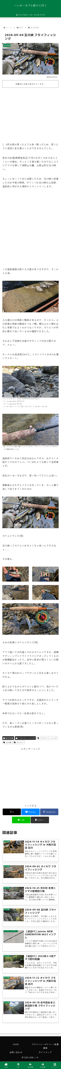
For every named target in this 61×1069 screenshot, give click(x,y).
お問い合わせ (15, 1052)
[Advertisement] (30, 113)
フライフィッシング (26, 738)
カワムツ (20, 742)
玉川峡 (8, 742)
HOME (16, 1044)
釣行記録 (9, 738)
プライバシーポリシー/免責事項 (45, 1046)
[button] (40, 820)
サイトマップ (45, 1052)
